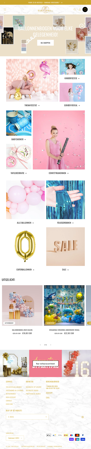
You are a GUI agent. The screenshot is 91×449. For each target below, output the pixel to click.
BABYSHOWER (17, 139)
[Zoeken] (74, 9)
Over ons (9, 404)
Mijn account (11, 397)
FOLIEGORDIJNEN (64, 222)
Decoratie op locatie (33, 387)
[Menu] (5, 9)
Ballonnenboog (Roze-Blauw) (22, 330)
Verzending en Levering (14, 390)
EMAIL (48, 397)
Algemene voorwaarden (55, 446)
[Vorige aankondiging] (4, 2)
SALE (64, 269)
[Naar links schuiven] (40, 344)
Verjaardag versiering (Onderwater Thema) (64, 330)
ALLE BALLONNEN (24, 222)
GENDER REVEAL (70, 105)
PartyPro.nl (15, 446)
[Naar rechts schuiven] (50, 344)
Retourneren (11, 393)
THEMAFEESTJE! (31, 105)
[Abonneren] (45, 417)
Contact (9, 400)
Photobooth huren (33, 393)
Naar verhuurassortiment (45, 363)
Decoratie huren (32, 390)
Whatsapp (49, 393)
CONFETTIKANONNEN (57, 173)
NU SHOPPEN (45, 42)
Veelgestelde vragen (13, 387)
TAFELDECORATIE (17, 173)
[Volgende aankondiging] (86, 2)
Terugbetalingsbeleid (28, 446)
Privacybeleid (41, 446)
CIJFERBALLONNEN (24, 269)
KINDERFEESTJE (71, 78)
